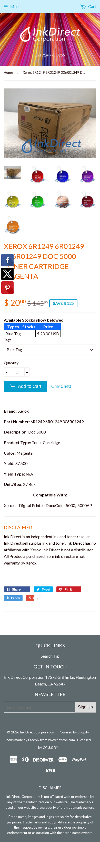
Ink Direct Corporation (37, 732)
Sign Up (85, 707)
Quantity (11, 363)
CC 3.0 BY (50, 748)
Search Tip (50, 655)
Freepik (33, 740)
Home (8, 72)
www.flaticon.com (61, 740)
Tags (8, 340)
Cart (91, 6)
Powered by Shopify (74, 732)
